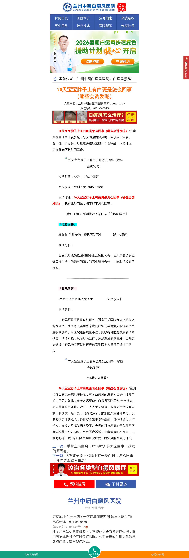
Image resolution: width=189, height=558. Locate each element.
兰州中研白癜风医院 (93, 79)
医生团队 (61, 26)
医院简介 (83, 18)
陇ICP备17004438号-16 (68, 527)
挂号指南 (105, 18)
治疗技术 (83, 26)
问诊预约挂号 (157, 554)
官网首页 (61, 18)
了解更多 (119, 484)
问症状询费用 (31, 554)
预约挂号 (77, 484)
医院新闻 (105, 26)
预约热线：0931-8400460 (95, 108)
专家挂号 (127, 26)
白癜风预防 (122, 79)
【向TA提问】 (120, 234)
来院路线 (127, 18)
